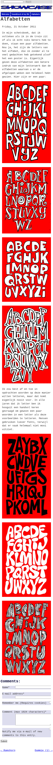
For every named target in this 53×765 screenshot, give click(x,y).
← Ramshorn (8, 750)
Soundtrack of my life (20, 14)
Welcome (5, 14)
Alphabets (35, 14)
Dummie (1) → (43, 750)
